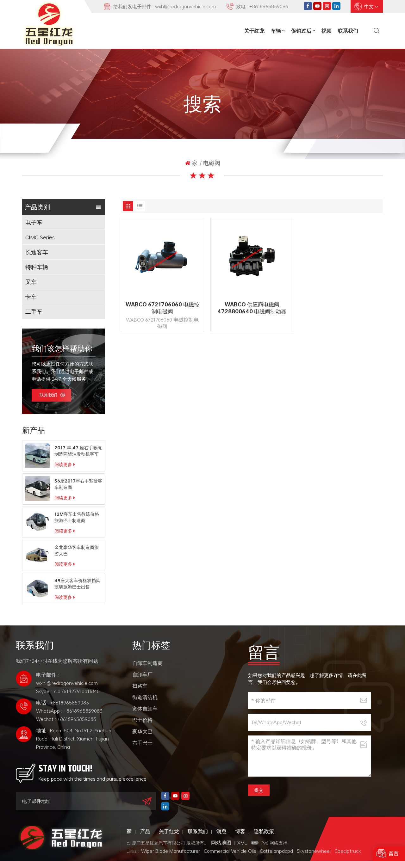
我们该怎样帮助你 (62, 348)
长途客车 (36, 252)
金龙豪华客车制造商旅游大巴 (76, 550)
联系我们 (348, 30)
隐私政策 (264, 831)
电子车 (33, 222)
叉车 (31, 282)
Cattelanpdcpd (276, 851)
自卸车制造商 (147, 663)
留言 (394, 853)
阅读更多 (63, 464)
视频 (326, 30)
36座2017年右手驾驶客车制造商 (78, 484)
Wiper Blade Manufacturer (170, 851)
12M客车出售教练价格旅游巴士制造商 (76, 517)
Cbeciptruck (347, 851)
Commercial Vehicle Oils (230, 851)
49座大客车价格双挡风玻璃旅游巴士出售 (77, 583)
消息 (221, 831)
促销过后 (301, 30)
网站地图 (221, 842)
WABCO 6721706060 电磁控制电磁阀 (162, 308)
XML (242, 842)
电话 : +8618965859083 (62, 702)
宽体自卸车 (145, 708)
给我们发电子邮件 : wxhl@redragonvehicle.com (164, 6)
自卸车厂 (142, 674)
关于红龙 (254, 30)
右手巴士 (142, 743)
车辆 (276, 30)
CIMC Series (39, 237)
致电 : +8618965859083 (262, 6)
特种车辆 (36, 267)
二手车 (33, 311)
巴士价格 (142, 720)
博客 (240, 831)
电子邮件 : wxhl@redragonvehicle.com (67, 679)
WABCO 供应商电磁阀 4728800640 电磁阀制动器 (251, 308)
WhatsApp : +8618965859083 (69, 711)
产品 (145, 831)
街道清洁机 (145, 697)
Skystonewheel (314, 851)
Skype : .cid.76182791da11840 (68, 691)
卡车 (31, 296)
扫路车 (139, 686)
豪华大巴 (142, 731)
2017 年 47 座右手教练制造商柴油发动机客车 (78, 451)
